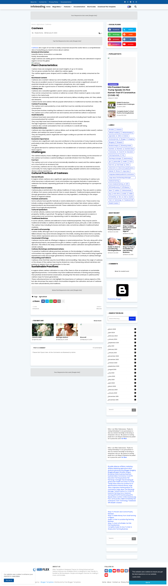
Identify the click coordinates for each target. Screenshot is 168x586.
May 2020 (121, 379)
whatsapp (116, 34)
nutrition (117, 190)
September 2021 (121, 343)
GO (134, 410)
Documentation (66, 2)
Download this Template (107, 7)
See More (124, 438)
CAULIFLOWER (37, 337)
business (111, 149)
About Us (34, 2)
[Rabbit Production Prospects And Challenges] (112, 105)
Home (48, 7)
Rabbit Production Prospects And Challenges (125, 103)
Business (119, 149)
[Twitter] (47, 301)
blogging (131, 139)
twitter (130, 30)
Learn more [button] (136, 577)
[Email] (59, 301)
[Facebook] (43, 301)
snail (125, 197)
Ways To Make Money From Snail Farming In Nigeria (129, 228)
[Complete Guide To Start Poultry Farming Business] (112, 113)
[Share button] (63, 301)
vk (130, 39)
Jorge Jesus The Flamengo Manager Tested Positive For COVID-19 (120, 178)
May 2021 (121, 346)
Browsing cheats (126, 145)
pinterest (116, 39)
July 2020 (122, 373)
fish (123, 155)
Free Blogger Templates (73, 582)
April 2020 (122, 383)
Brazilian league (114, 145)
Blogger (123, 139)
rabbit (131, 193)
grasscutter (116, 161)
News (110, 190)
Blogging (111, 142)
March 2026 (122, 329)
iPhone (118, 171)
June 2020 (122, 376)
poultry (124, 193)
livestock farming (114, 181)
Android (125, 136)
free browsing (128, 158)
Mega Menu (56, 7)
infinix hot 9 (112, 168)
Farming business (114, 155)
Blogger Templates (47, 582)
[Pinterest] (55, 301)
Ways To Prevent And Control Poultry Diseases (114, 227)
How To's (111, 165)
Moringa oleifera (62, 337)
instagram (115, 44)
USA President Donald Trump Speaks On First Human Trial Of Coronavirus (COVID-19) (121, 91)
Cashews (35, 48)
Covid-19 (121, 152)
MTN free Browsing (114, 187)
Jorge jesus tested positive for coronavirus (121, 174)
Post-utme (116, 193)
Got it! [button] (148, 582)
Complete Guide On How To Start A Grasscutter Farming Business (120, 528)
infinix (127, 165)
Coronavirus (112, 152)
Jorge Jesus (126, 171)
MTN (127, 184)
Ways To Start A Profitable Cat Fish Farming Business (129, 249)
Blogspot (119, 142)
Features (67, 7)
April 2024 (121, 332)
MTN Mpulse (125, 187)
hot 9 (130, 161)
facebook (116, 30)
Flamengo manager (115, 158)
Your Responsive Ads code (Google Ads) (84, 15)
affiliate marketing (114, 133)
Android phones (113, 139)
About (109, 582)
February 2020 (122, 390)
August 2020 (122, 369)
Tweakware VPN (128, 200)
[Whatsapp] (51, 301)
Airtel (119, 136)
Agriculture (40, 24)
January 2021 (122, 353)
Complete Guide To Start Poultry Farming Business (125, 112)
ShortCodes (91, 7)
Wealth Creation (114, 203)
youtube (130, 44)
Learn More (16, 576)
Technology (118, 200)
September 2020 (121, 366)
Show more (97, 321)
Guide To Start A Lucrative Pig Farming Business (114, 248)
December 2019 (122, 396)
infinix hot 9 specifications (126, 168)
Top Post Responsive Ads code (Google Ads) (67, 41)
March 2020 (122, 386)
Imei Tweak (120, 165)
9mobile (111, 129)
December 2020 (121, 356)
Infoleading (38, 6)
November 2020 (122, 359)
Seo (120, 197)
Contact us (43, 2)
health (125, 161)
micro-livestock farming (116, 184)
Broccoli (83, 337)
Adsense (119, 129)
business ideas (129, 149)
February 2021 (121, 349)
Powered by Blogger (114, 299)
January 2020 (122, 393)
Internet (111, 171)
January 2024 (122, 339)
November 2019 (122, 400)
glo (110, 161)
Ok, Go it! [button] (9, 580)
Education (130, 152)
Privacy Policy (54, 2)
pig (110, 193)
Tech (110, 200)
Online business (126, 190)
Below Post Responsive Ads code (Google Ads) (67, 290)
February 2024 (122, 336)
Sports (131, 197)
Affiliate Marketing (127, 133)
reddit (131, 34)
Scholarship (112, 197)
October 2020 (122, 363)
